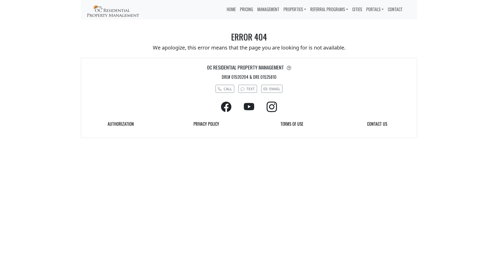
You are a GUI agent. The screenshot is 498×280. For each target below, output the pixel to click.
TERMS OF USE (291, 124)
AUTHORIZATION (121, 124)
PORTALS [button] (373, 9)
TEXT (250, 88)
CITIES (357, 9)
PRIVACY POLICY (206, 124)
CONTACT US (377, 124)
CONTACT (395, 9)
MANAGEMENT (268, 9)
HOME (231, 9)
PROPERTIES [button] (293, 9)
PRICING (246, 9)
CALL (228, 88)
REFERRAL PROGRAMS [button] (327, 9)
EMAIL (274, 88)
